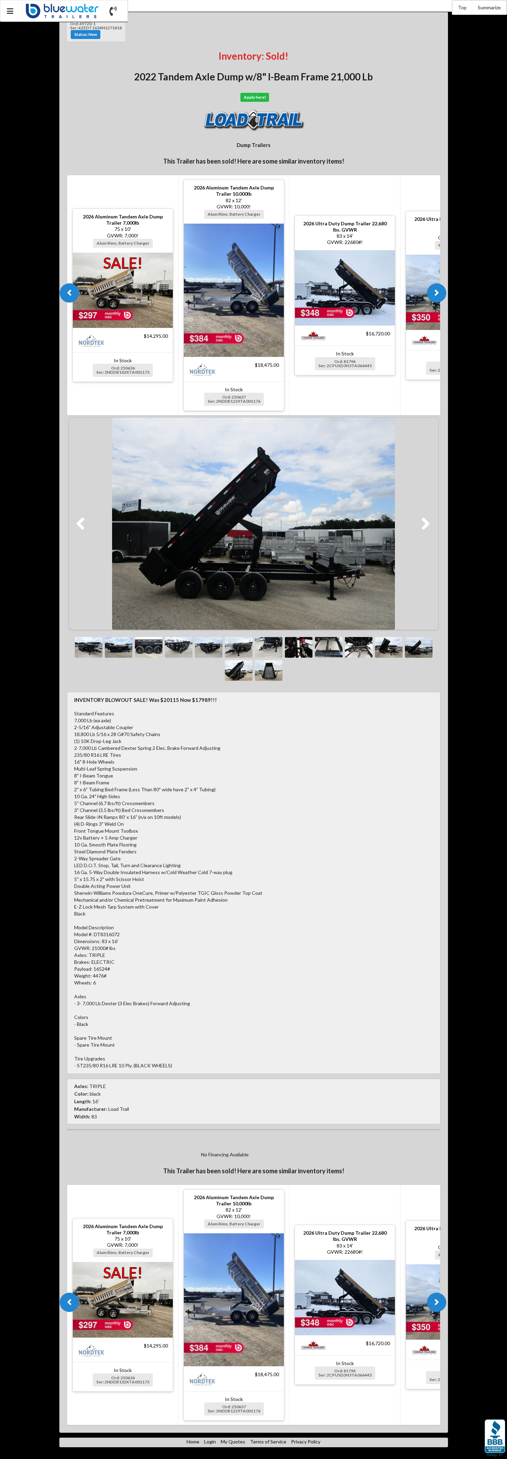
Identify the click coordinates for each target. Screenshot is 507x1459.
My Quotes (233, 1442)
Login (210, 1442)
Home (193, 1442)
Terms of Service (268, 1442)
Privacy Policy (305, 1442)
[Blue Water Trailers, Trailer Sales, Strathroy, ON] (495, 1438)
